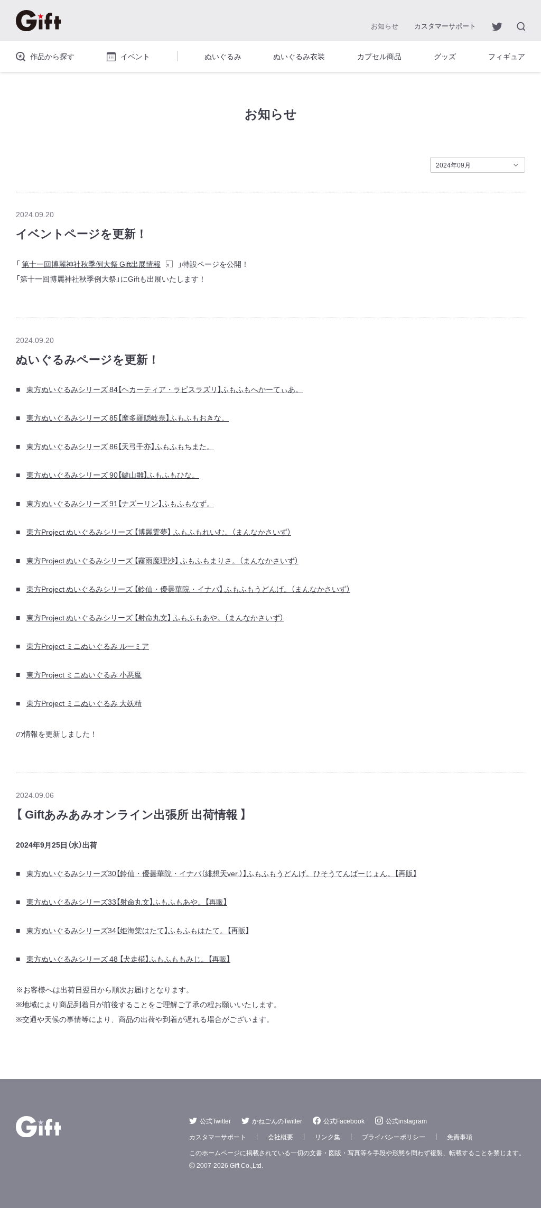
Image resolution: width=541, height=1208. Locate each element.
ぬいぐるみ (222, 56)
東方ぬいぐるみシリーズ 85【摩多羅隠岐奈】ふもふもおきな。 (127, 417)
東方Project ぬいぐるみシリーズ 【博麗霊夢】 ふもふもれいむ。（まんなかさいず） (158, 531)
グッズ (445, 56)
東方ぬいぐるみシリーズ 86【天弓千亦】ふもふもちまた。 (120, 446)
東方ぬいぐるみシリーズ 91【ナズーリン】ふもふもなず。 (120, 503)
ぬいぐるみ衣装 (299, 56)
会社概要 (280, 1136)
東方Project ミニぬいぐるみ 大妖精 (84, 703)
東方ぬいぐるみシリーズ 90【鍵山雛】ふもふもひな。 (112, 474)
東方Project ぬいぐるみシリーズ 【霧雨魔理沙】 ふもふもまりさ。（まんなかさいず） (162, 560)
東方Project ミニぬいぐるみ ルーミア (87, 645)
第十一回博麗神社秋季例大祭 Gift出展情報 (91, 263)
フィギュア (506, 56)
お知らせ (384, 26)
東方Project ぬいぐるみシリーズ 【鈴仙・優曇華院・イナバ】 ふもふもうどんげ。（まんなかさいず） (188, 588)
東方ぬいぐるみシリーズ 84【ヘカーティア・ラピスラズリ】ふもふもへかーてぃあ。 (164, 389)
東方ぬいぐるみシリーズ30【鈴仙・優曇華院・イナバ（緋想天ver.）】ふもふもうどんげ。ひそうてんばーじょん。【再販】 (221, 873)
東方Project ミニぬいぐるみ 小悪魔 (84, 674)
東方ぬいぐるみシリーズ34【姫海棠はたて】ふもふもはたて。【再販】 (137, 930)
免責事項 (459, 1136)
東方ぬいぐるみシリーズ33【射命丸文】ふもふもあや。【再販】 (126, 901)
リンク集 (327, 1136)
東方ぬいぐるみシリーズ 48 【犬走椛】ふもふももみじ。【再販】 (128, 958)
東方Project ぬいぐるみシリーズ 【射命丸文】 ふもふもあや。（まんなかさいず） (155, 617)
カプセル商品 (379, 56)
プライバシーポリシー (393, 1136)
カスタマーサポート (445, 26)
